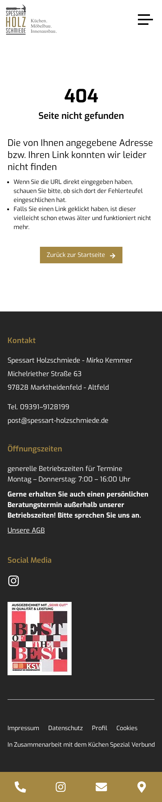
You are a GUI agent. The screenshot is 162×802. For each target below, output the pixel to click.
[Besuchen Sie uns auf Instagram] (61, 787)
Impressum (23, 728)
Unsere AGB (26, 530)
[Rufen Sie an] (20, 787)
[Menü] (145, 19)
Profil (99, 728)
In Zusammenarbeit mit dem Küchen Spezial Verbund (81, 745)
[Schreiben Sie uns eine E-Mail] (101, 787)
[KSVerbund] (40, 638)
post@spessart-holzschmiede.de (58, 420)
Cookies (127, 728)
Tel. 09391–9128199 (38, 407)
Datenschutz (65, 728)
